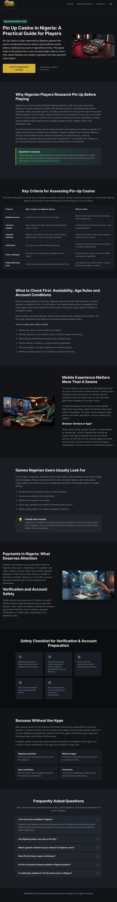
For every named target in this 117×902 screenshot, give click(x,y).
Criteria (70, 4)
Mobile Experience (84, 4)
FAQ (110, 4)
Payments (101, 4)
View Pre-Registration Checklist (19, 68)
